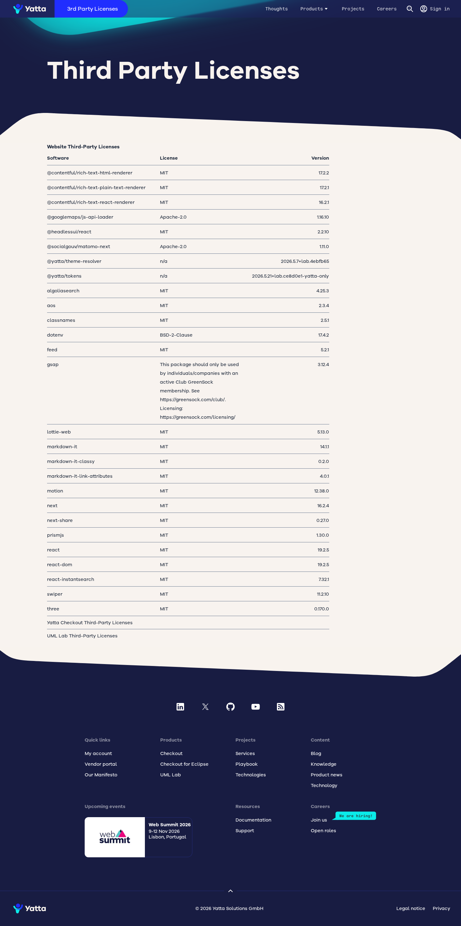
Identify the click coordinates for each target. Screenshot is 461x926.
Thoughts (276, 9)
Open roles (323, 830)
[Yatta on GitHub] (230, 707)
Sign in (440, 9)
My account (98, 753)
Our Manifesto (101, 775)
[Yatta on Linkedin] (180, 707)
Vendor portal (101, 764)
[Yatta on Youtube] (256, 707)
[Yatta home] (27, 9)
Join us (319, 820)
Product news (326, 775)
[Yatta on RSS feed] (281, 707)
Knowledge (323, 764)
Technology (324, 785)
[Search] (410, 8)
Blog (316, 753)
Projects (353, 9)
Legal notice (410, 908)
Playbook (247, 764)
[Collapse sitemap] (230, 891)
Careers (387, 9)
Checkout (171, 753)
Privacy (441, 908)
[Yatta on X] (205, 707)
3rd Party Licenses (92, 9)
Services (245, 753)
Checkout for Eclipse (184, 764)
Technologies (251, 775)
